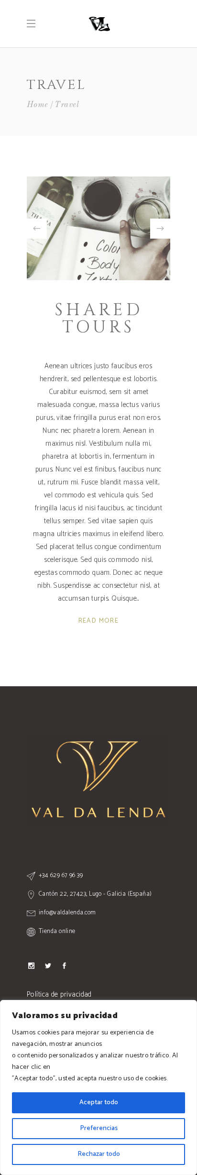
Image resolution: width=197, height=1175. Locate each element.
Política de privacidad (59, 994)
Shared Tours (99, 319)
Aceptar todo (98, 1102)
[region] (98, 1087)
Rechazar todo (98, 1154)
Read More (98, 620)
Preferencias (99, 1128)
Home (37, 105)
